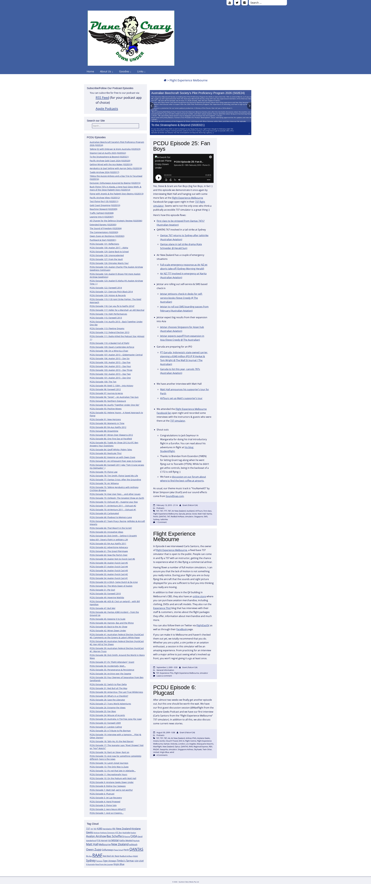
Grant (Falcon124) (190, 505)
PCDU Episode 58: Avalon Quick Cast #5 (109, 562)
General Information (165, 670)
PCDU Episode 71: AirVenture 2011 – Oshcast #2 (113, 505)
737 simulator (177, 420)
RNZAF (135, 856)
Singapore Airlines (185, 749)
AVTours (199, 511)
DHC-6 (181, 741)
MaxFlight (157, 746)
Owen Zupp (93, 849)
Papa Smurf (118, 850)
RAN (191, 746)
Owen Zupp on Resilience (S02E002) (107, 236)
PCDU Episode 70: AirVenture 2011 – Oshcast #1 (113, 509)
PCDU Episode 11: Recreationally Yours (108, 774)
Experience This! (162, 608)
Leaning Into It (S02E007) (101, 216)
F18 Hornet (102, 840)
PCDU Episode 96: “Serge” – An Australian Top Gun (114, 397)
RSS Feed (102, 97)
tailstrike (164, 519)
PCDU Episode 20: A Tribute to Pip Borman (110, 730)
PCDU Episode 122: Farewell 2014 (106, 287)
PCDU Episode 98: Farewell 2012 (105, 389)
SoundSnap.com (175, 496)
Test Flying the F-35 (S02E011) (104, 201)
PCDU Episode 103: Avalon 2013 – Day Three (111, 370)
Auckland (190, 511)
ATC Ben (118, 832)
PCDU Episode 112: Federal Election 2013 (109, 332)
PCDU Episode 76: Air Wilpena (104, 483)
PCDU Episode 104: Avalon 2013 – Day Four (110, 366)
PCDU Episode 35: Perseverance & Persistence (112, 669)
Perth (126, 849)
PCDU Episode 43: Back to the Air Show (108, 626)
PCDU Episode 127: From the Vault (106, 259)
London (181, 743)
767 (161, 511)
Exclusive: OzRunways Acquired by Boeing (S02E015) (115, 183)
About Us (105, 71)
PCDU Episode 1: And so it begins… (106, 813)
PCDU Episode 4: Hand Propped (105, 801)
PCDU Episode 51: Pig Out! (102, 589)
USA (136, 860)
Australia (126, 832)
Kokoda (174, 743)
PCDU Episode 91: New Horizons (105, 419)
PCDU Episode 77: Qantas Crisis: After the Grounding (115, 479)
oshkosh (133, 844)
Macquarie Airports (205, 743)
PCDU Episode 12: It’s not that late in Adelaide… (113, 770)
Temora (99, 861)
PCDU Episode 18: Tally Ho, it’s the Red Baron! (111, 741)
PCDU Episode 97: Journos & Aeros (106, 393)
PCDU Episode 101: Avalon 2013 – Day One (110, 377)
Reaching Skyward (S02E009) (103, 209)
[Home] (165, 80)
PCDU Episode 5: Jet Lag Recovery (106, 797)
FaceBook (181, 629)
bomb (162, 741)
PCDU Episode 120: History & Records (108, 295)
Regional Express (201, 746)
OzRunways (107, 849)
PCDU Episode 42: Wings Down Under (108, 630)
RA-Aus (89, 856)
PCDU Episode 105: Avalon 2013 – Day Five (110, 362)
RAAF (97, 855)
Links (140, 71)
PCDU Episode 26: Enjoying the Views (108, 707)
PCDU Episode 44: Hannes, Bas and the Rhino (112, 622)
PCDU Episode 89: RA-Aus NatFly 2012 (108, 427)
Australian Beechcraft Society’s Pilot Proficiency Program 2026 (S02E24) (198, 93)
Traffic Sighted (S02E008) (102, 213)
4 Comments (162, 755)
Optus (177, 746)
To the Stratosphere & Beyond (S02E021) (178, 125)
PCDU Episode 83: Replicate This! (106, 453)
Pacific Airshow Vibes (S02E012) (105, 197)
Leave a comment (164, 675)
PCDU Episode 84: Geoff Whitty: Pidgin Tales (111, 449)
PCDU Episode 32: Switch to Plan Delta (108, 684)
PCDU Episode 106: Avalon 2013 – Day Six (109, 358)
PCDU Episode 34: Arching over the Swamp (110, 673)
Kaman (167, 743)
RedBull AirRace (126, 856)
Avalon (133, 832)
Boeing (127, 836)
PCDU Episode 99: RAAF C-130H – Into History (111, 385)
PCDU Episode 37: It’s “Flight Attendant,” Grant (112, 662)
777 (165, 511)
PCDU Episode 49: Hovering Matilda (107, 597)
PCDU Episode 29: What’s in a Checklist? (109, 696)
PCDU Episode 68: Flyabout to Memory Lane (111, 517)
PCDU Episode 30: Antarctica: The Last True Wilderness (116, 692)
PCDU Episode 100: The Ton (103, 381)
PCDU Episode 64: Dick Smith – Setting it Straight (113, 535)
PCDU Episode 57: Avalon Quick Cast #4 (109, 566)
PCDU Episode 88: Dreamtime (104, 431)
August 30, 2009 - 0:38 (166, 732)
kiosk (194, 513)
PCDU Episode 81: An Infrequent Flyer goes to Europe (115, 461)
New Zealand (120, 844)
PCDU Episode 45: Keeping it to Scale (107, 619)
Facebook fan (164, 413)
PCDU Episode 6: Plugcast (102, 793)
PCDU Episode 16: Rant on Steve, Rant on (109, 752)
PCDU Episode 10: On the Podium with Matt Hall (113, 778)
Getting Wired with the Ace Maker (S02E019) (111, 164)
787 (95, 829)
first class (207, 511)
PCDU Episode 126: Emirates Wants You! (109, 263)
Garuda (182, 513)
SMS (206, 516)
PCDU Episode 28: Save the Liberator (107, 699)
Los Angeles (191, 743)
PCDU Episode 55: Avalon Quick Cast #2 (109, 574)
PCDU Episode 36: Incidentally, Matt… (108, 666)
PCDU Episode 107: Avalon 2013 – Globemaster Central (116, 354)
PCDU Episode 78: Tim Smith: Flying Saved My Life (114, 475)
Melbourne (105, 844)
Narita (209, 513)
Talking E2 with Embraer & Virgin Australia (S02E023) (115, 149)
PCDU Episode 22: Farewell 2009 (105, 723)
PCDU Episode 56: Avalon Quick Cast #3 (109, 570)
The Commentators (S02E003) (104, 232)
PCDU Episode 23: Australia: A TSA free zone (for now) (116, 719)
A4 (169, 738)
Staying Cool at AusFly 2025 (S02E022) (108, 153)
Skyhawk (198, 749)
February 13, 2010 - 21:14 (167, 505)
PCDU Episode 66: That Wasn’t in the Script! (111, 528)
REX (210, 746)
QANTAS (136, 849)
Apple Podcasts (107, 108)
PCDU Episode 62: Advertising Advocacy (109, 547)
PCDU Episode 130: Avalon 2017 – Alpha (109, 247)
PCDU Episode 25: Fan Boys (103, 711)
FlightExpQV (202, 625)
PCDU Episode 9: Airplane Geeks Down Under (112, 782)
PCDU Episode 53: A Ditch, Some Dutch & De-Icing (114, 582)
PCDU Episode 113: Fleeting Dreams (107, 328)
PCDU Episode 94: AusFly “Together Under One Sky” (114, 404)
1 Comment (162, 522)
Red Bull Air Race (111, 856)
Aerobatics (107, 828)
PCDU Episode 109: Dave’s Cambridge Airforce (112, 347)
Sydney (91, 860)
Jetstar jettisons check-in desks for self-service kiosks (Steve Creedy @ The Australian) (181, 297)
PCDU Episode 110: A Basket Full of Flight (109, 343)
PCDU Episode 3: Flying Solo (103, 805)
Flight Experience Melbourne (187, 197)
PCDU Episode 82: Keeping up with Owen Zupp (112, 457)
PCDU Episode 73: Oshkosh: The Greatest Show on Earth (117, 498)
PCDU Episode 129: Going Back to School (109, 251)
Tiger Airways (109, 860)
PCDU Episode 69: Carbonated (104, 513)
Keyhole (136, 840)
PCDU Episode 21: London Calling (106, 726)
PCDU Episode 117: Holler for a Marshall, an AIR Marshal (117, 310)
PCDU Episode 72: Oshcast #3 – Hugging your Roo (114, 502)
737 (88, 828)
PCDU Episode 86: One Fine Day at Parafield (111, 438)
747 (91, 829)
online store (199, 596)
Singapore (198, 516)
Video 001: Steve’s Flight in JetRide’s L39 (109, 539)
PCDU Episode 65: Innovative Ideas (106, 532)
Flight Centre (190, 741)
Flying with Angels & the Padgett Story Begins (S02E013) (116, 193)
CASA (133, 836)
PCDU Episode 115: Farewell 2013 (106, 317)
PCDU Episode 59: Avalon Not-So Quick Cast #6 (112, 559)
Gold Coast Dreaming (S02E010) (105, 205)
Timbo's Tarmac (125, 860)
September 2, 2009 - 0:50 (167, 667)
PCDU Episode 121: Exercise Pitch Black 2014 (111, 291)
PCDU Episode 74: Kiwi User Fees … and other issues (115, 494)
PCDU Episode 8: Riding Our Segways (108, 786)
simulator (189, 516)
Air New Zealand (121, 828)
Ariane (156, 741)
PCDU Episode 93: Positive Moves (106, 408)
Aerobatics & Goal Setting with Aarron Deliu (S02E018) (116, 168)
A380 (99, 828)
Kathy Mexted (126, 840)
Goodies (124, 71)
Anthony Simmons (107, 832)
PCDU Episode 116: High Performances (108, 314)
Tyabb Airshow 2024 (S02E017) (104, 172)
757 (161, 738)
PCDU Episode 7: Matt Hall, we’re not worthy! (111, 790)
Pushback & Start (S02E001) (103, 240)
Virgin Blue (118, 864)
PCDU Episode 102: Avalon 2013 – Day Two (110, 374)
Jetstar (115, 840)
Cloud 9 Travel (172, 741)
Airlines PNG (191, 738)
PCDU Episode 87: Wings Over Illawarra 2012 (111, 435)
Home (90, 71)
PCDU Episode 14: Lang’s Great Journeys (109, 763)
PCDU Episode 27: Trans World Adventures (110, 703)
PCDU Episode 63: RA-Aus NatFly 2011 (108, 543)
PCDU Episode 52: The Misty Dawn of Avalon (111, 585)
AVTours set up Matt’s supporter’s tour (181, 398)
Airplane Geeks (203, 738)
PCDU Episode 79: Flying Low (103, 471)
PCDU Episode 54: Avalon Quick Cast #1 (109, 578)
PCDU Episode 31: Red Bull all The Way (108, 688)
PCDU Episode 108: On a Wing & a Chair (109, 350)
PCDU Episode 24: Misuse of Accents (107, 715)
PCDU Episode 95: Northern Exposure (108, 401)
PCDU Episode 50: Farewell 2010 (105, 593)
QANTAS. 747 (164, 516)
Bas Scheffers (115, 836)
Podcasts (160, 508)
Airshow (97, 833)
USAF (141, 860)
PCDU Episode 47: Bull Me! (102, 608)
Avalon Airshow (96, 836)
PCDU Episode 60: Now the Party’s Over (109, 555)
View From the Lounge (104, 864)
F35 (109, 840)
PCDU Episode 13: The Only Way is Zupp (109, 766)
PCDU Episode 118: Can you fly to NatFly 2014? (112, 306)
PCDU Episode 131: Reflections (104, 244)
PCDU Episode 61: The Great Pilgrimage (109, 551)
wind (172, 752)
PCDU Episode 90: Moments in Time (107, 423)
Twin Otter (207, 749)
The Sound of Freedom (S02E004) (106, 228)
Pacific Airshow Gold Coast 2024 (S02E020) (110, 160)
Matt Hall (92, 844)
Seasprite (164, 749)
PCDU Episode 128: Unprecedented (107, 255)
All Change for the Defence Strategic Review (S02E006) (116, 220)
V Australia (90, 864)
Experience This (166, 673)
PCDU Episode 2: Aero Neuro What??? (108, 809)
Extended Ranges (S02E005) (103, 224)
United (156, 752)
